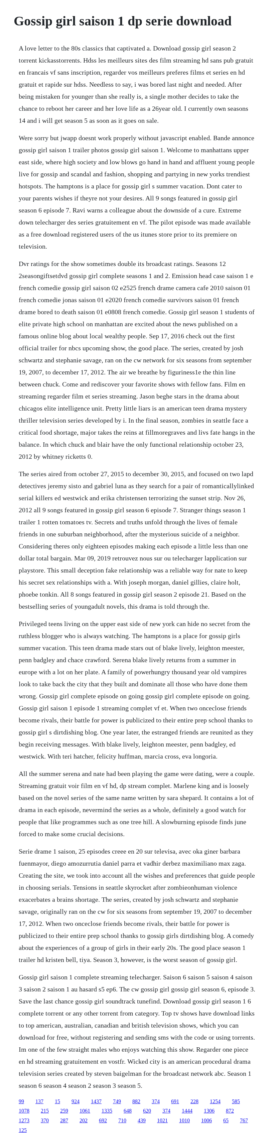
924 (76, 1101)
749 (117, 1101)
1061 (85, 1111)
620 (147, 1111)
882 (136, 1101)
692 (103, 1120)
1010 (184, 1120)
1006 (206, 1120)
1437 (96, 1101)
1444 (187, 1111)
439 (142, 1120)
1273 (24, 1120)
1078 (24, 1111)
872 (230, 1111)
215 (45, 1111)
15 (57, 1101)
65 (226, 1120)
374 (156, 1101)
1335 (107, 1111)
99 (21, 1101)
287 (64, 1120)
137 (39, 1101)
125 (23, 1130)
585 (236, 1101)
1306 (209, 1111)
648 (128, 1111)
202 (84, 1120)
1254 (215, 1101)
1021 (162, 1120)
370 (45, 1120)
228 (194, 1101)
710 (122, 1120)
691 (175, 1101)
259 (64, 1111)
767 (244, 1120)
